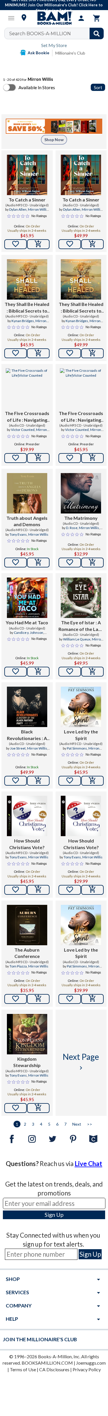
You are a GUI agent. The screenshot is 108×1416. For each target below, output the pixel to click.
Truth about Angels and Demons (27, 521)
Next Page (81, 1061)
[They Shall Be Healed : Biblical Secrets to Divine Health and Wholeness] (27, 279)
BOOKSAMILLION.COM (47, 1362)
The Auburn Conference (27, 953)
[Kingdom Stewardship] (27, 1034)
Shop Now (54, 139)
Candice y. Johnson (28, 632)
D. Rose (71, 528)
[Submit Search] (97, 33)
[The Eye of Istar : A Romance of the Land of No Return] (81, 597)
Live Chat (88, 1163)
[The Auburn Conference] (27, 925)
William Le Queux (76, 639)
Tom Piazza (18, 966)
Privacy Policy (87, 1369)
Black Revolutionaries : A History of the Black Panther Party (26, 735)
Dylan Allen (17, 209)
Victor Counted (23, 429)
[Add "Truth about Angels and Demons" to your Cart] (38, 562)
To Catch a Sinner (27, 199)
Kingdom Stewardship (27, 1062)
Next (76, 1124)
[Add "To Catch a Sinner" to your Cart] (38, 244)
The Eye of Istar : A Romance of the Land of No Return (81, 626)
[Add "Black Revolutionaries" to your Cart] (38, 781)
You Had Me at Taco (27, 622)
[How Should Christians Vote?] (27, 816)
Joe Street (18, 748)
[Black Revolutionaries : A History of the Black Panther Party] (27, 706)
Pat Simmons (77, 748)
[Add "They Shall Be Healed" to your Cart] (38, 353)
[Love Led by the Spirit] (81, 706)
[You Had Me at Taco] (27, 597)
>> (89, 1124)
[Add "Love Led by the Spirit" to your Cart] (92, 781)
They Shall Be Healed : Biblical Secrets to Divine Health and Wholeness (27, 307)
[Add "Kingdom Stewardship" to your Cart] (38, 1108)
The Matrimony (81, 518)
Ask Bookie (38, 52)
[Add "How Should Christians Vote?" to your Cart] (38, 890)
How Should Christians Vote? (27, 844)
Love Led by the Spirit (81, 735)
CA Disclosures (54, 1369)
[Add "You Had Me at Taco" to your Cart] (38, 672)
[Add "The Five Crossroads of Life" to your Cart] (38, 458)
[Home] (54, 18)
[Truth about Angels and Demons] (27, 493)
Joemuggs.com (91, 1362)
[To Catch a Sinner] (27, 175)
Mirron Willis (38, 209)
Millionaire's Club (70, 53)
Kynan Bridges (23, 321)
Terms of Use (23, 1369)
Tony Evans (18, 534)
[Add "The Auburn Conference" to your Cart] (38, 999)
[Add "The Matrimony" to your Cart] (92, 562)
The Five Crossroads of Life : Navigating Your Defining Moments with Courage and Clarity (27, 416)
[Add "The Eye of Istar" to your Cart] (92, 672)
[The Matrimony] (81, 493)
